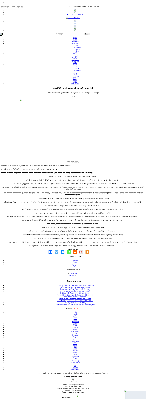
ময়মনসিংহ (75, 350)
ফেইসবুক (75, 260)
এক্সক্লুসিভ (75, 55)
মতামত (77, 66)
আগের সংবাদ (74, 273)
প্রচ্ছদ (75, 38)
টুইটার (75, 262)
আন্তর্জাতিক (75, 41)
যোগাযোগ (75, 368)
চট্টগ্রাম (75, 345)
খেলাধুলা (75, 59)
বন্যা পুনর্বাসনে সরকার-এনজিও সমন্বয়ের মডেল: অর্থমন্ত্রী (75, 291)
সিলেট (77, 45)
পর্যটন (75, 333)
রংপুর (75, 354)
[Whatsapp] (70, 252)
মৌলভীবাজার (77, 47)
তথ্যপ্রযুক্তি (75, 61)
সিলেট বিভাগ (75, 43)
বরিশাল (75, 349)
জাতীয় (75, 40)
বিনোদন (75, 63)
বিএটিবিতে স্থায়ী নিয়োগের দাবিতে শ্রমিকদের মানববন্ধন (75, 293)
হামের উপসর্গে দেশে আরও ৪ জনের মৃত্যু (75, 297)
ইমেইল (75, 266)
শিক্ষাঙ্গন (77, 68)
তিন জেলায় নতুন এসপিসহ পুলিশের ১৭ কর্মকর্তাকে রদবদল (75, 289)
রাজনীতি (75, 53)
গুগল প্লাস (75, 264)
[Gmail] (82, 252)
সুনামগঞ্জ (77, 49)
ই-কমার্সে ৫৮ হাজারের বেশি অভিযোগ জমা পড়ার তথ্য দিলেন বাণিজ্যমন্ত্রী (75, 304)
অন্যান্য (75, 65)
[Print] (76, 252)
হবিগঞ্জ (77, 51)
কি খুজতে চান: (59, 34)
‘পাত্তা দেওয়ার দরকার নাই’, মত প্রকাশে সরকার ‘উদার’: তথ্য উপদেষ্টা (75, 285)
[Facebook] (52, 252)
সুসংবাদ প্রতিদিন (75, 362)
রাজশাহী (75, 352)
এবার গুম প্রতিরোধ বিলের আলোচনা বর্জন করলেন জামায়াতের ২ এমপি (75, 295)
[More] (88, 252)
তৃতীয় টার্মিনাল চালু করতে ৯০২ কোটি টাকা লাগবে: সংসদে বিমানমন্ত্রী (75, 301)
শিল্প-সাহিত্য (75, 57)
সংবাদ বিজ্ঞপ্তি (75, 84)
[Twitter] (58, 252)
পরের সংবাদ (72, 275)
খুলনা (75, 347)
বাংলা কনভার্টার (75, 369)
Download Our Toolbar (75, 14)
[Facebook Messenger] (64, 252)
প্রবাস (75, 82)
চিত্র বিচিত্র (77, 70)
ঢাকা (75, 343)
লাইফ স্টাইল (75, 360)
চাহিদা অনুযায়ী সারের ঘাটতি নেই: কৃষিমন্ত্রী (75, 303)
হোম (75, 366)
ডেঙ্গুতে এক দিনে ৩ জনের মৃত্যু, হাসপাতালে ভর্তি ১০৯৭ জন (75, 299)
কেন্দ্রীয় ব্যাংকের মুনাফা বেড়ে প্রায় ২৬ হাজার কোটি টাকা (75, 287)
